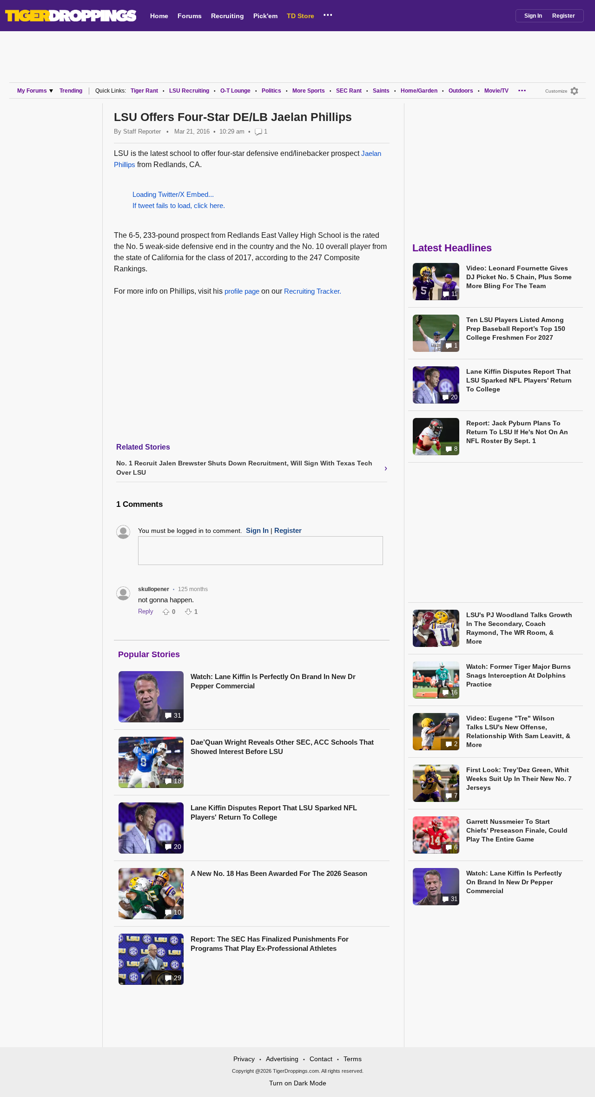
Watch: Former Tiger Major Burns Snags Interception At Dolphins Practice (518, 675)
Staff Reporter (142, 131)
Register (563, 16)
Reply (145, 611)
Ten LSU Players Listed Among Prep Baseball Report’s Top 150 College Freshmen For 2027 (515, 328)
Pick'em (265, 15)
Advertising (282, 1059)
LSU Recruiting (189, 90)
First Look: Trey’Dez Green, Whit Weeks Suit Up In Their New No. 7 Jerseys (519, 778)
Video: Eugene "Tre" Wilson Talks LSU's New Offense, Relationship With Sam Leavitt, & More (518, 731)
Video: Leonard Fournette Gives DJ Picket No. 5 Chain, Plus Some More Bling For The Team (519, 276)
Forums (190, 15)
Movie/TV (496, 90)
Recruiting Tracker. (312, 291)
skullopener (153, 589)
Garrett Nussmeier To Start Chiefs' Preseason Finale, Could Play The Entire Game (517, 830)
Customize (556, 91)
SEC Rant (349, 90)
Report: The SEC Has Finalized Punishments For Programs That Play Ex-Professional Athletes (270, 943)
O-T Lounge (235, 90)
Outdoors (461, 90)
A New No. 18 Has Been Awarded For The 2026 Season (279, 873)
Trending (71, 90)
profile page (242, 291)
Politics (271, 90)
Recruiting (227, 15)
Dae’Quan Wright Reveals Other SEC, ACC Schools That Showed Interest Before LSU (282, 746)
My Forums (32, 90)
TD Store (300, 15)
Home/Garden (419, 90)
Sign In (533, 16)
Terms (353, 1059)
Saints (381, 90)
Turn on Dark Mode (297, 1083)
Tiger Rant (144, 90)
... (328, 13)
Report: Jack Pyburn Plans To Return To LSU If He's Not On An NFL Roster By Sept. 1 (517, 431)
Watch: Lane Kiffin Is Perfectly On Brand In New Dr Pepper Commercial (273, 681)
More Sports (308, 90)
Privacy (244, 1059)
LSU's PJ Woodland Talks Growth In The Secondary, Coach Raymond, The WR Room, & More (519, 628)
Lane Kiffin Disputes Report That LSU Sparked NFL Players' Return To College (274, 812)
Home (159, 15)
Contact (321, 1059)
